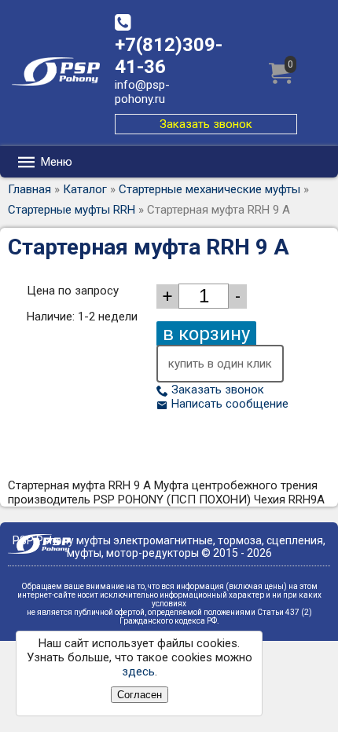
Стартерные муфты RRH (71, 210)
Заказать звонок (206, 124)
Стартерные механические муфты (209, 189)
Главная (29, 189)
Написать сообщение (228, 404)
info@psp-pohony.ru (142, 92)
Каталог (85, 189)
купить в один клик (220, 364)
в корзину (206, 334)
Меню (55, 162)
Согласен (139, 695)
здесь (138, 671)
